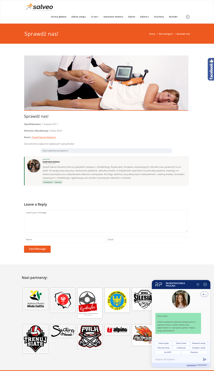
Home (152, 33)
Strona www (58, 182)
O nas (94, 16)
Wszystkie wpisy (48, 182)
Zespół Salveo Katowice (44, 137)
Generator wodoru (113, 16)
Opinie (131, 16)
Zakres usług (78, 16)
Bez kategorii (166, 33)
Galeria (144, 16)
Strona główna (58, 16)
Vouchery (159, 16)
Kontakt (173, 16)
